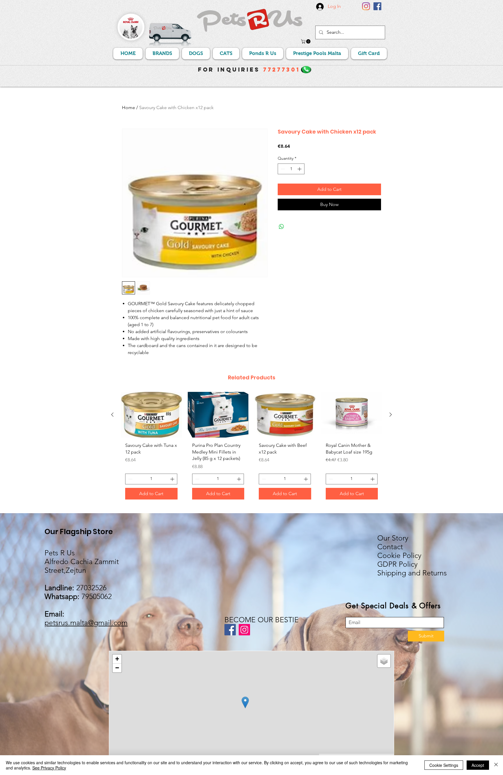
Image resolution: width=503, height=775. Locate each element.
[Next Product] (390, 414)
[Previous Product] (112, 414)
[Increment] (300, 169)
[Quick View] (151, 415)
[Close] (496, 765)
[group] (251, 448)
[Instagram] (366, 6)
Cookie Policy (399, 555)
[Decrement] (282, 169)
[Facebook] (377, 6)
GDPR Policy (397, 564)
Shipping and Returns (412, 572)
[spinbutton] (291, 169)
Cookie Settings (443, 765)
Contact (390, 546)
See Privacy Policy (49, 768)
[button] (306, 41)
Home (128, 107)
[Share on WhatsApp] (281, 226)
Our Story (392, 538)
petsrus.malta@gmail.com (86, 622)
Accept (478, 765)
